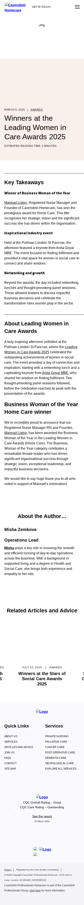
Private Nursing (56, 736)
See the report (42, 816)
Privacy (7, 870)
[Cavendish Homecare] (16, 10)
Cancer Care (54, 747)
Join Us (9, 752)
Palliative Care (56, 741)
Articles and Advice (18, 747)
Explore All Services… (62, 768)
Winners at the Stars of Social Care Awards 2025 (42, 678)
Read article (42, 640)
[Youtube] (33, 897)
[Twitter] (16, 897)
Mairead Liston (15, 202)
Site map (10, 768)
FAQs (7, 757)
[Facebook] (8, 897)
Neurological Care (59, 763)
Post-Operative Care (60, 752)
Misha (9, 548)
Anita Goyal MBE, (55, 373)
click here (35, 890)
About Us (10, 736)
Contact (10, 763)
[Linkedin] (25, 897)
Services (10, 741)
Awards (37, 109)
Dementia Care (55, 757)
